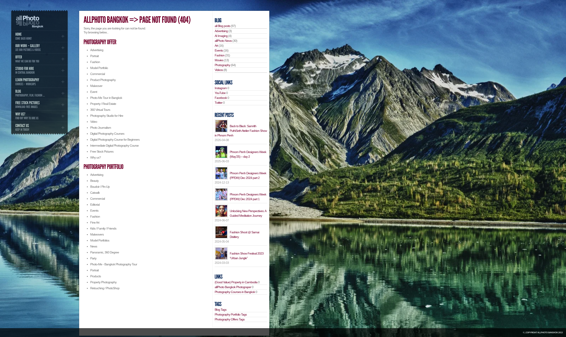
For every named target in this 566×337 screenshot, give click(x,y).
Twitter (218, 102)
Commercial (97, 74)
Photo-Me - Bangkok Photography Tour (113, 264)
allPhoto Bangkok (547, 332)
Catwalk (95, 192)
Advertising (96, 50)
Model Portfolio (99, 68)
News (93, 246)
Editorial (94, 204)
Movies (219, 60)
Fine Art (94, 222)
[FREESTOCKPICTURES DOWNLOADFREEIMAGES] (39, 104)
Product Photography (103, 80)
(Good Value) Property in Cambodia (236, 282)
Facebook (221, 98)
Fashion (95, 62)
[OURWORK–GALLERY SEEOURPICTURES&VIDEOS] (39, 48)
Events (94, 210)
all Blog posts (222, 26)
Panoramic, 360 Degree (104, 252)
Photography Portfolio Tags (231, 314)
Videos (219, 70)
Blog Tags (220, 309)
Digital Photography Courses (107, 133)
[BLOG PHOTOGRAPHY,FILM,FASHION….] (39, 93)
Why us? (95, 157)
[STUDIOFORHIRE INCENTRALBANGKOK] (39, 70)
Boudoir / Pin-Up (100, 186)
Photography (222, 65)
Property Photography (103, 282)
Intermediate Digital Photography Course (114, 145)
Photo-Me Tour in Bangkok (106, 98)
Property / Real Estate (103, 103)
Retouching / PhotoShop (104, 288)
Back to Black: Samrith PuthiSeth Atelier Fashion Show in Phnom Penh (241, 130)
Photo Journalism (100, 127)
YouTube (220, 93)
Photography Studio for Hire (106, 115)
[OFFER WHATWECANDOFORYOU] (39, 59)
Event (93, 92)
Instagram (221, 88)
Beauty (94, 180)
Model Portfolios (99, 240)
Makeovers (97, 234)
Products (95, 276)
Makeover (96, 86)
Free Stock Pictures (101, 151)
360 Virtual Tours (100, 109)
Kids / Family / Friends (103, 228)
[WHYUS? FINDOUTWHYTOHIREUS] (39, 116)
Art (216, 45)
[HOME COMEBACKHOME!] (39, 36)
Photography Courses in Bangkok (235, 292)
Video (93, 121)
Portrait (94, 56)
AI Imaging (221, 36)
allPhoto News (223, 40)
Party (93, 258)
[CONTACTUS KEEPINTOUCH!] (39, 127)
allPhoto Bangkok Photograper (233, 287)
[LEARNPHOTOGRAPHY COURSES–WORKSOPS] (39, 82)
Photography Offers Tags (230, 319)
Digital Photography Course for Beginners (115, 139)
